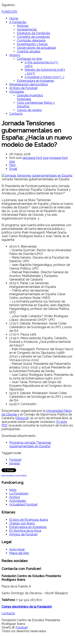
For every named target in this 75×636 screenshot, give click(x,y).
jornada (14, 463)
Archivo (14, 497)
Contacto (16, 113)
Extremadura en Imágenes (28, 527)
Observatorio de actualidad (36, 48)
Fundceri (15, 460)
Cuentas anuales (28, 51)
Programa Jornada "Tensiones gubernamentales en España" (30, 444)
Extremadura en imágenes (35, 81)
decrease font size (35, 158)
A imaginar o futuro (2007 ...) (44, 77)
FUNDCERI (9, 11)
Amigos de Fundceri (23, 88)
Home (13, 18)
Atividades (16, 92)
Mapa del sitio (19, 553)
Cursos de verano (29, 110)
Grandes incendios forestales (30, 97)
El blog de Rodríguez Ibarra (28, 519)
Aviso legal (17, 549)
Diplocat (22, 418)
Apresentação (27, 29)
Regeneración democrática (28, 84)
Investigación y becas (32, 44)
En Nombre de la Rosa (25, 530)
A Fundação (17, 22)
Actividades (17, 501)
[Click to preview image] (37, 175)
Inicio (13, 490)
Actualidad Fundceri (23, 504)
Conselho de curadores (33, 37)
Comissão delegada (31, 40)
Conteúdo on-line (29, 59)
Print (12, 165)
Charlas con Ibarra (22, 523)
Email (13, 169)
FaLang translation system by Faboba (14, 475)
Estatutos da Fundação (33, 33)
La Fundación (18, 493)
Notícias (22, 26)
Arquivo (14, 55)
